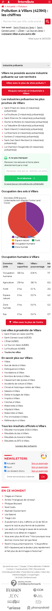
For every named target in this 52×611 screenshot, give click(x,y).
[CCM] (38, 590)
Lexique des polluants (26, 446)
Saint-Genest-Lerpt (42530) (17, 337)
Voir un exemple (39, 463)
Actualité (11, 6)
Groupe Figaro (33, 575)
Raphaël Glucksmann (15, 511)
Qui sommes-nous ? (11, 566)
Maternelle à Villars (13, 405)
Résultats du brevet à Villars (18, 437)
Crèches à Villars (12, 402)
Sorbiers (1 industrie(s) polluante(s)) (21, 136)
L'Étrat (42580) (11, 341)
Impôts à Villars (12, 398)
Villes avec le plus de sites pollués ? (26, 83)
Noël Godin (10, 507)
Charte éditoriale (34, 566)
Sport (9, 467)
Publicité (45, 566)
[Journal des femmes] (13, 590)
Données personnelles (11, 572)
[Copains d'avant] (13, 602)
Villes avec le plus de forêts (28, 322)
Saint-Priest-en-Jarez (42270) (18, 334)
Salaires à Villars (12, 391)
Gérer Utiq (45, 572)
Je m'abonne (24, 178)
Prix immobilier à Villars (16, 417)
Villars (7, 361)
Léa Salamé (10, 514)
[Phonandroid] (38, 608)
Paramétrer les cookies (31, 572)
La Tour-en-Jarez (35, 30)
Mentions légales (19, 575)
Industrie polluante (13, 65)
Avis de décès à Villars (15, 365)
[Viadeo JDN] (38, 602)
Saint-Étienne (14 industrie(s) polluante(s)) (24, 118)
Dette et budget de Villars (16, 394)
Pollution (22, 6)
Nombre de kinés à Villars (17, 376)
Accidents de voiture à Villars (18, 383)
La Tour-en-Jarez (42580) (16, 345)
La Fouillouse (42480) (14, 348)
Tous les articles (21, 569)
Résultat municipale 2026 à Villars (21, 429)
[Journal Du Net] (13, 596)
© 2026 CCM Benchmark (26, 578)
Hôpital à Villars (11, 409)
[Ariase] (13, 607)
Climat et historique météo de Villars (22, 387)
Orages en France (13, 496)
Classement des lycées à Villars (19, 380)
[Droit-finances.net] (38, 596)
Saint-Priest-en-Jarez (24, 27)
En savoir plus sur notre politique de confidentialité (24, 184)
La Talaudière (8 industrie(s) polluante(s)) (24, 125)
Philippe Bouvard (13, 503)
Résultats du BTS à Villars (16, 441)
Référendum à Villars (14, 420)
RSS (30, 569)
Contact (10, 569)
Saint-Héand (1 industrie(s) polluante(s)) (23, 129)
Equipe (23, 566)
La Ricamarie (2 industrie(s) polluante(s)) (24, 133)
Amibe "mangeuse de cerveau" (20, 500)
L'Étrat (21, 30)
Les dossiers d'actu (15, 471)
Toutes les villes (12, 352)
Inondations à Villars (14, 372)
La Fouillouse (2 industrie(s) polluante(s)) (24, 114)
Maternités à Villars (13, 413)
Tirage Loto (10, 518)
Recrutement (39, 569)
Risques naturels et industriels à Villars (26, 92)
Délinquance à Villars (14, 369)
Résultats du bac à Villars (16, 433)
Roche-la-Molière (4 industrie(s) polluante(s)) (26, 122)
